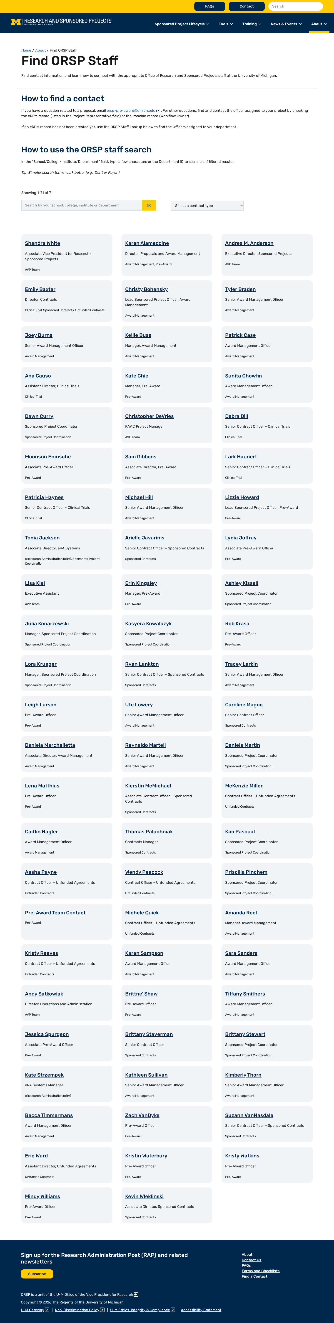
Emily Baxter (40, 289)
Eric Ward (36, 1156)
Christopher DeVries (149, 416)
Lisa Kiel (35, 583)
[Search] (318, 6)
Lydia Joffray (241, 538)
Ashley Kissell (241, 583)
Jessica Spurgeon (47, 1034)
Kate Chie (136, 376)
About (316, 24)
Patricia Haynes (44, 497)
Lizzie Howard (242, 497)
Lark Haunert (241, 457)
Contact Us (251, 1260)
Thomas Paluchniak (149, 832)
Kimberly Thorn (243, 1075)
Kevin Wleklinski (144, 1196)
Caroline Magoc (244, 705)
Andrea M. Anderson (249, 243)
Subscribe (37, 1274)
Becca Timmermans (49, 1115)
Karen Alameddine (147, 243)
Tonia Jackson (42, 538)
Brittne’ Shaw (141, 994)
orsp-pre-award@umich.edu (131, 110)
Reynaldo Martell (145, 745)
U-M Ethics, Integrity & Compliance (140, 1310)
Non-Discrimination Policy (77, 1310)
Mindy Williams (42, 1196)
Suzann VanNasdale (249, 1115)
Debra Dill (236, 416)
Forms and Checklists (261, 1271)
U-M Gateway (32, 1310)
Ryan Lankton (142, 664)
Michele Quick (142, 913)
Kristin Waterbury (146, 1156)
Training (249, 24)
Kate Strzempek (44, 1075)
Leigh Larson (41, 705)
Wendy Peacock (144, 872)
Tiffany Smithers (245, 994)
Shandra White (42, 243)
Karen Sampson (144, 953)
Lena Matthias (42, 786)
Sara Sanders (241, 953)
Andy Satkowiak (44, 994)
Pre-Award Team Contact (55, 913)
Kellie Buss (138, 335)
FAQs (209, 6)
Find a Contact (254, 1276)
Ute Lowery (139, 705)
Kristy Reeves (41, 953)
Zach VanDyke (142, 1115)
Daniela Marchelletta (50, 745)
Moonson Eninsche (48, 457)
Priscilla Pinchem (246, 872)
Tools (223, 24)
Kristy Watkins (242, 1156)
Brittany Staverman (149, 1034)
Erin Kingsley (141, 583)
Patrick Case (240, 335)
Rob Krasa (237, 624)
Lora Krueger (41, 664)
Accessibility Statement (201, 1310)
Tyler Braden (240, 289)
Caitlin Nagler (41, 832)
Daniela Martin (242, 745)
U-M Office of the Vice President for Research (94, 1294)
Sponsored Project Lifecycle (180, 24)
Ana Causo (38, 376)
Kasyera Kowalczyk (148, 624)
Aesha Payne (41, 872)
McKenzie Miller (244, 786)
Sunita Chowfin (243, 376)
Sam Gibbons (141, 457)
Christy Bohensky (146, 289)
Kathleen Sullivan (146, 1075)
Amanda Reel (241, 913)
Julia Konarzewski (47, 624)
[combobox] (81, 205)
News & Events (284, 24)
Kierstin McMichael (148, 786)
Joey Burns (38, 335)
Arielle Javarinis (145, 538)
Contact (247, 6)
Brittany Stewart (245, 1034)
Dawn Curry (39, 416)
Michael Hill (139, 497)
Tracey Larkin (241, 664)
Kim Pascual (240, 832)
